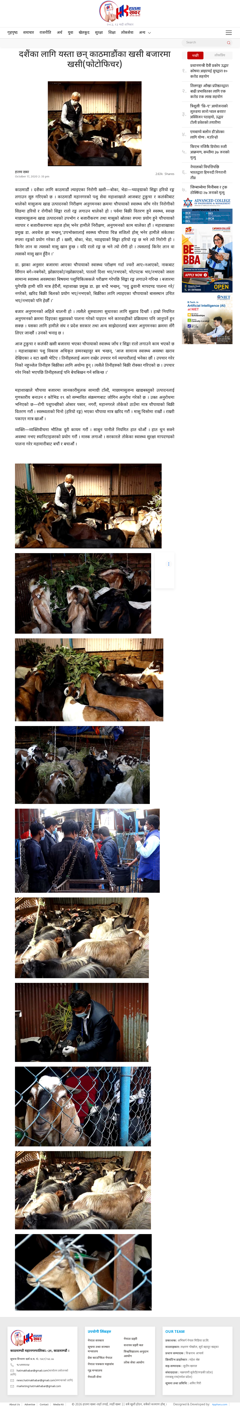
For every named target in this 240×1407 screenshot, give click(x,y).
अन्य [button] (142, 32)
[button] (228, 32)
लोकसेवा (127, 32)
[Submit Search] (228, 43)
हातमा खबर (22, 172)
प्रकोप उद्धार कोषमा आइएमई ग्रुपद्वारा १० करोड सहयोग (209, 71)
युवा (70, 32)
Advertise (30, 1404)
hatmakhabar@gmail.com (32, 1371)
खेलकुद (84, 32)
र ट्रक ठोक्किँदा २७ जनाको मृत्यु (208, 190)
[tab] (195, 55)
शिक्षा (112, 32)
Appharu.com (219, 1404)
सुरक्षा (99, 32)
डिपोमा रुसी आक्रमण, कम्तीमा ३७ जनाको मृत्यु (209, 152)
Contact (44, 1404)
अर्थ (59, 32)
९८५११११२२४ (23, 1365)
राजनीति (45, 32)
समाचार (28, 32)
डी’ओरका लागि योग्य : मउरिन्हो (207, 135)
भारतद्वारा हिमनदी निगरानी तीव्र (208, 173)
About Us (14, 1404)
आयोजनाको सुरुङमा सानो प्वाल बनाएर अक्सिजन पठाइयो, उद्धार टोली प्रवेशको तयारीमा (209, 114)
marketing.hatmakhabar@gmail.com (39, 1386)
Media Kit (58, 1404)
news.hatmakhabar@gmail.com (36, 1380)
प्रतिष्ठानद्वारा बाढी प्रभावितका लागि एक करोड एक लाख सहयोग (209, 91)
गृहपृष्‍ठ (13, 32)
